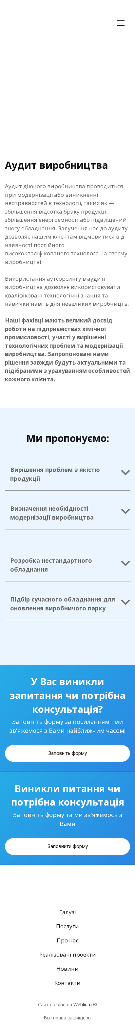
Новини (67, 968)
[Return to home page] (35, 23)
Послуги (67, 926)
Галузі (67, 912)
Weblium (82, 1004)
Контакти (67, 983)
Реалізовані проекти (67, 954)
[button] (67, 473)
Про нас (68, 940)
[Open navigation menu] (120, 23)
